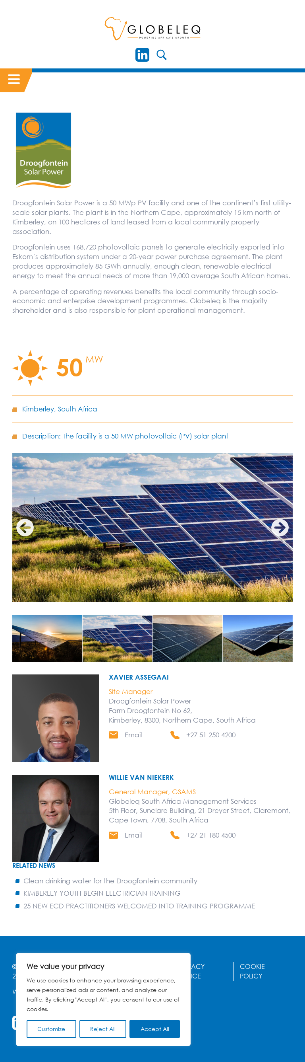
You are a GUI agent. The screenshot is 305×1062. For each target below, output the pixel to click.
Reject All (103, 1028)
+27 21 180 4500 (211, 835)
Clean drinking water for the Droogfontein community (110, 881)
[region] (103, 999)
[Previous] (25, 527)
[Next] (280, 527)
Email (133, 735)
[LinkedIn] (142, 55)
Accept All (155, 1028)
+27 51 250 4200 (211, 735)
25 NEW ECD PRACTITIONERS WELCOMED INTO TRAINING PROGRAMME (139, 906)
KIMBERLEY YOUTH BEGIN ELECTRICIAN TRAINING (102, 893)
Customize (51, 1028)
